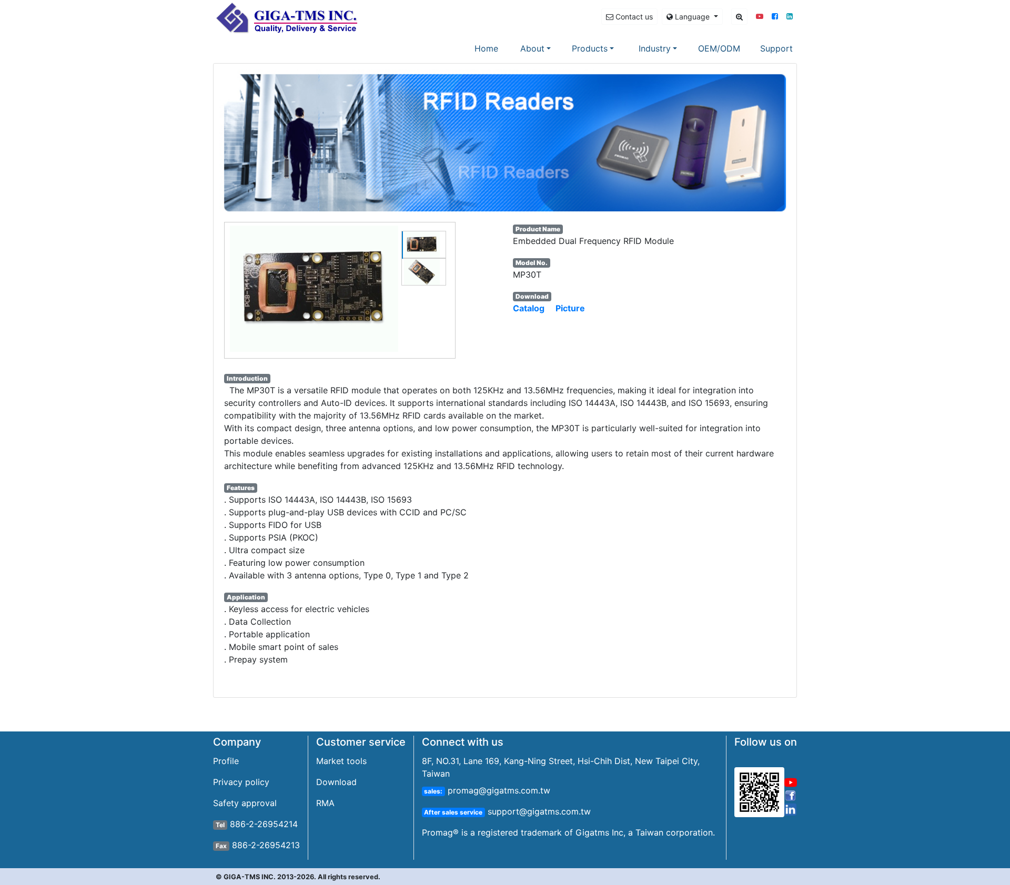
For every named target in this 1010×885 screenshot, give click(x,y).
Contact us (633, 16)
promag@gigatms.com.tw (497, 790)
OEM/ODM (719, 48)
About (532, 48)
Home (488, 48)
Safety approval (245, 803)
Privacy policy (241, 782)
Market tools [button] (341, 761)
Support (776, 48)
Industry (655, 48)
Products (590, 48)
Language (692, 16)
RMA (325, 803)
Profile (226, 761)
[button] (759, 16)
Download (336, 782)
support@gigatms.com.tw (538, 811)
